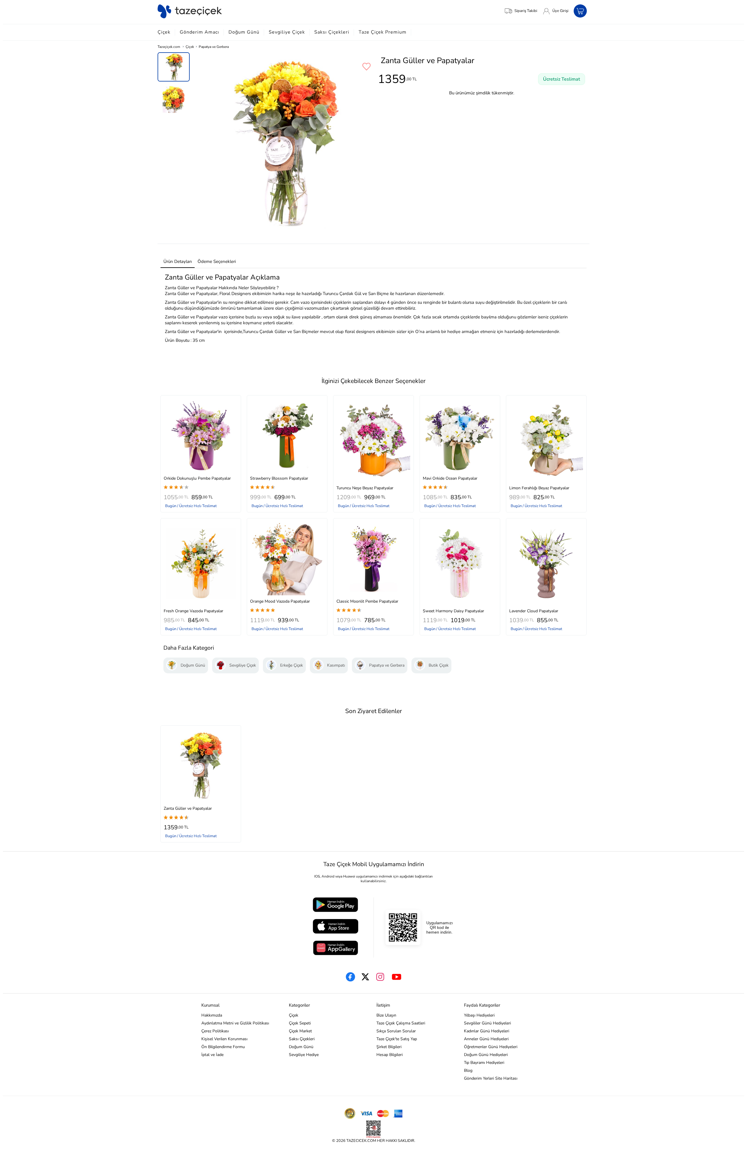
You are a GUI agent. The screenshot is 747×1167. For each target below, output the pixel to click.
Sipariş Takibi (525, 10)
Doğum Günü (243, 32)
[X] (365, 977)
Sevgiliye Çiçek (287, 32)
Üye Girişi (560, 10)
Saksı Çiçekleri (331, 32)
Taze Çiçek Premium (382, 32)
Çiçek (164, 32)
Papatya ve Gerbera (214, 46)
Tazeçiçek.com (169, 46)
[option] (174, 67)
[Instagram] (380, 977)
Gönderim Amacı (199, 32)
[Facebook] (350, 977)
